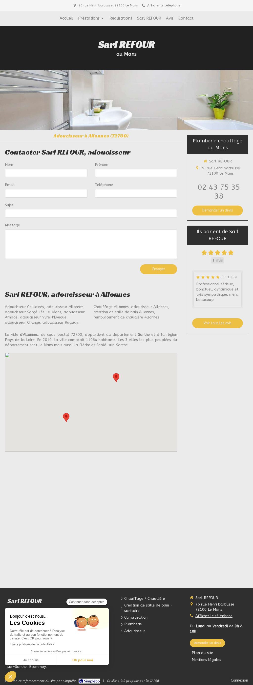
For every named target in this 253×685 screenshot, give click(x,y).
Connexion (239, 680)
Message (12, 225)
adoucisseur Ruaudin (60, 322)
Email (10, 185)
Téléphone (104, 185)
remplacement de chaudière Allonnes (126, 317)
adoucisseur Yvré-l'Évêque (43, 317)
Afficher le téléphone (163, 5)
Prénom (101, 164)
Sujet (9, 205)
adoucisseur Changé (22, 322)
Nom (9, 164)
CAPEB (154, 681)
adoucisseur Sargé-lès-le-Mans (33, 312)
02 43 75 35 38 (219, 192)
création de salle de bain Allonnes (124, 312)
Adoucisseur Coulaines (24, 307)
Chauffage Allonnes (111, 307)
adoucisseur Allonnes (65, 307)
